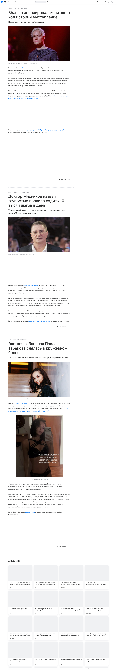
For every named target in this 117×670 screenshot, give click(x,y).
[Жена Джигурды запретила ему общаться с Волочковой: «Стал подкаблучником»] (97, 628)
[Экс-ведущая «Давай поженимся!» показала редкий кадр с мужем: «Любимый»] (71, 603)
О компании (7, 668)
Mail (3, 668)
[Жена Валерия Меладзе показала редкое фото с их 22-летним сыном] (71, 654)
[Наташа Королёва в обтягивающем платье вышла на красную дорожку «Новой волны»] (71, 628)
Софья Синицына (21, 403)
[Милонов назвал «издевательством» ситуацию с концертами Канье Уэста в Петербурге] (97, 577)
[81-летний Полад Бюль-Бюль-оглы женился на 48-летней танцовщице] (20, 603)
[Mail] (2, 2)
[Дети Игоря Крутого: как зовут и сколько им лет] (46, 654)
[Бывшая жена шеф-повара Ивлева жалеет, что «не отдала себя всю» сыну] (20, 654)
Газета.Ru (26, 339)
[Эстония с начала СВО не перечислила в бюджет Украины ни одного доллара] (71, 577)
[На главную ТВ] (5, 2)
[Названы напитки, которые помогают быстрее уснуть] (97, 603)
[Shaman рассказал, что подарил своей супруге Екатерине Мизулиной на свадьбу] (46, 628)
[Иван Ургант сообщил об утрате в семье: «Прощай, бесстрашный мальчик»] (46, 577)
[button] (39, 43)
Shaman (24, 68)
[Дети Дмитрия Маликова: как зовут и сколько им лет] (97, 654)
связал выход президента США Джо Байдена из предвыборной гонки (43, 130)
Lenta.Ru (26, 8)
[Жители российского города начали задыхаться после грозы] (20, 628)
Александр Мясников (30, 285)
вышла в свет (30, 512)
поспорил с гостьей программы (39, 321)
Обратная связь (110, 668)
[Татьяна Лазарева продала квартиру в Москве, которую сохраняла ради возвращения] (46, 603)
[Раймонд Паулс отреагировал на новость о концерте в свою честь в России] (20, 577)
